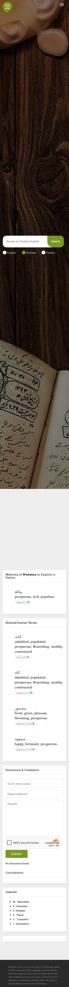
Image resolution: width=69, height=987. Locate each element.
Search (55, 241)
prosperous (23, 596)
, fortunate (31, 743)
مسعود (20, 739)
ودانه (18, 592)
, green (27, 712)
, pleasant (39, 712)
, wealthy (55, 646)
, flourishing (40, 646)
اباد (17, 673)
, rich (35, 596)
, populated (37, 641)
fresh (18, 712)
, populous (46, 596)
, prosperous (30, 644)
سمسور (20, 708)
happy (19, 743)
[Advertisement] (34, 525)
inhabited (22, 641)
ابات (18, 637)
